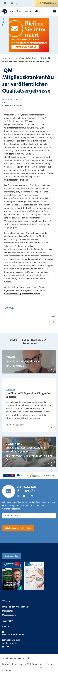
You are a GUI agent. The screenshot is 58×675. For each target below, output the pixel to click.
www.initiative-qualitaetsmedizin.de (22, 294)
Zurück (9, 308)
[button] (54, 11)
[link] (24, 11)
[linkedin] (3, 646)
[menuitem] (5, 3)
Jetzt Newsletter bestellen (18, 528)
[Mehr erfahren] (9, 475)
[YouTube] (7, 646)
